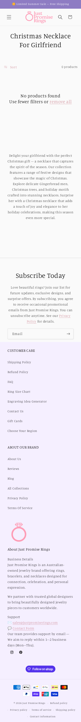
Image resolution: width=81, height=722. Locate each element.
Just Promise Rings (33, 702)
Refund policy (58, 702)
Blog (11, 478)
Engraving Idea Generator (27, 401)
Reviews (13, 469)
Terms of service (41, 709)
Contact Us (16, 411)
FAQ (10, 382)
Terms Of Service (20, 508)
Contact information (43, 716)
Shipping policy (65, 709)
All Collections (18, 488)
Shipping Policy (19, 362)
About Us (14, 459)
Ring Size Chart (19, 391)
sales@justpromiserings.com (35, 622)
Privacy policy (18, 709)
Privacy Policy (18, 498)
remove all (61, 101)
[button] (9, 17)
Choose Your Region (22, 431)
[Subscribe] (68, 334)
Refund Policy (18, 372)
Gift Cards (15, 421)
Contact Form (23, 628)
